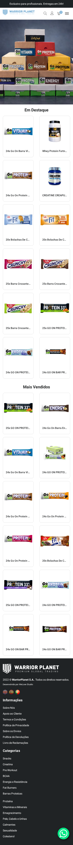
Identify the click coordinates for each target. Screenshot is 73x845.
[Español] (12, 692)
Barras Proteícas (12, 793)
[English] (6, 692)
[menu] (67, 13)
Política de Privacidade (16, 725)
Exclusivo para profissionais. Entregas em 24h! (37, 3)
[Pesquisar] (45, 13)
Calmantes (9, 824)
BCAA (6, 776)
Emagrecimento (12, 812)
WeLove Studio (26, 684)
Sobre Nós (9, 707)
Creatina (8, 764)
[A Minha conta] (52, 14)
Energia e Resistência (15, 781)
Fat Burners (9, 787)
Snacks (7, 758)
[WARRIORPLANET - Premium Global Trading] (19, 12)
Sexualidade (10, 830)
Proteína (8, 801)
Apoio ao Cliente (12, 713)
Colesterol (8, 836)
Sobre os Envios (12, 731)
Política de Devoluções (16, 736)
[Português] (18, 692)
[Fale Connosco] (63, 833)
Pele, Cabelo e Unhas (15, 818)
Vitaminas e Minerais (15, 807)
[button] (3, 62)
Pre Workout (10, 770)
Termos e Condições (14, 719)
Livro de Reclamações (15, 742)
